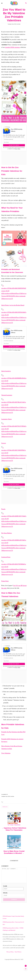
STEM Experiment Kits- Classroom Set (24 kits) (13, 923)
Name (5, 886)
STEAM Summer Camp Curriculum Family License (13, 917)
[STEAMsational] (14, 3)
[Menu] (2, 3)
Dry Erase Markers (6, 533)
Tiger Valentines (5, 753)
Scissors (3, 443)
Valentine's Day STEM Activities (14, 24)
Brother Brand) (20, 305)
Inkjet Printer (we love (7, 305)
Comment (4, 866)
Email (5, 893)
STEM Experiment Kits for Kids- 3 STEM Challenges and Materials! (13, 929)
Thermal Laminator (6, 395)
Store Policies (18, 952)
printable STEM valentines (12, 47)
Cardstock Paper (5, 557)
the (15, 305)
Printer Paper (5, 581)
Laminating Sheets (6, 419)
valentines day (5, 806)
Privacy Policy (11, 952)
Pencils (3, 509)
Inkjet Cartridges (6, 371)
